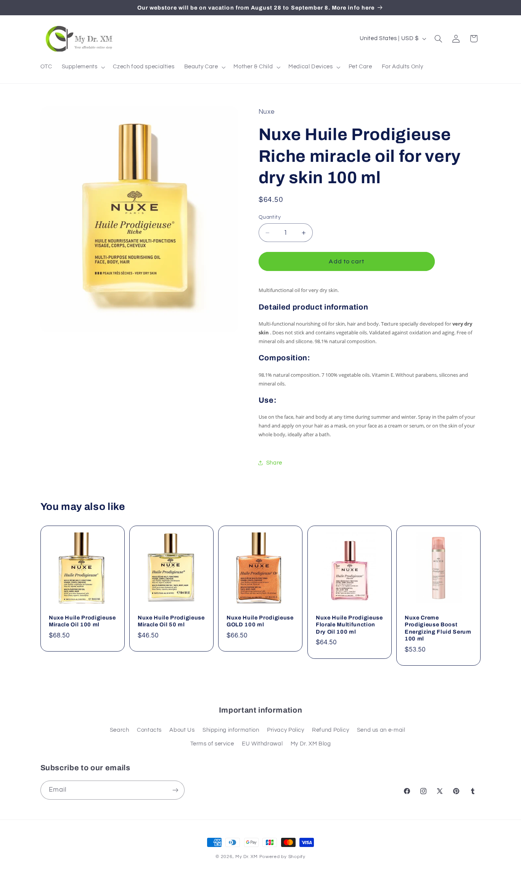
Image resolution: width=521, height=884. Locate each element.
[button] (82, 67)
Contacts (149, 730)
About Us (182, 730)
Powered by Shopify (282, 857)
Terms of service (212, 744)
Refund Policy (330, 730)
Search (119, 730)
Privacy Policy (285, 730)
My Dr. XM (247, 857)
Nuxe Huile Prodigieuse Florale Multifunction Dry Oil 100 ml (349, 625)
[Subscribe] (175, 790)
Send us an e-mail (381, 730)
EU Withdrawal (262, 744)
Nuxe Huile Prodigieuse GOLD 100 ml (260, 621)
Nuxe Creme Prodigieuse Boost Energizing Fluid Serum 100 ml (438, 628)
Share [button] (274, 463)
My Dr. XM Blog (311, 744)
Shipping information (231, 730)
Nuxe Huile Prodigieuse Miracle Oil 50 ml (171, 621)
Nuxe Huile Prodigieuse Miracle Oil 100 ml (82, 621)
